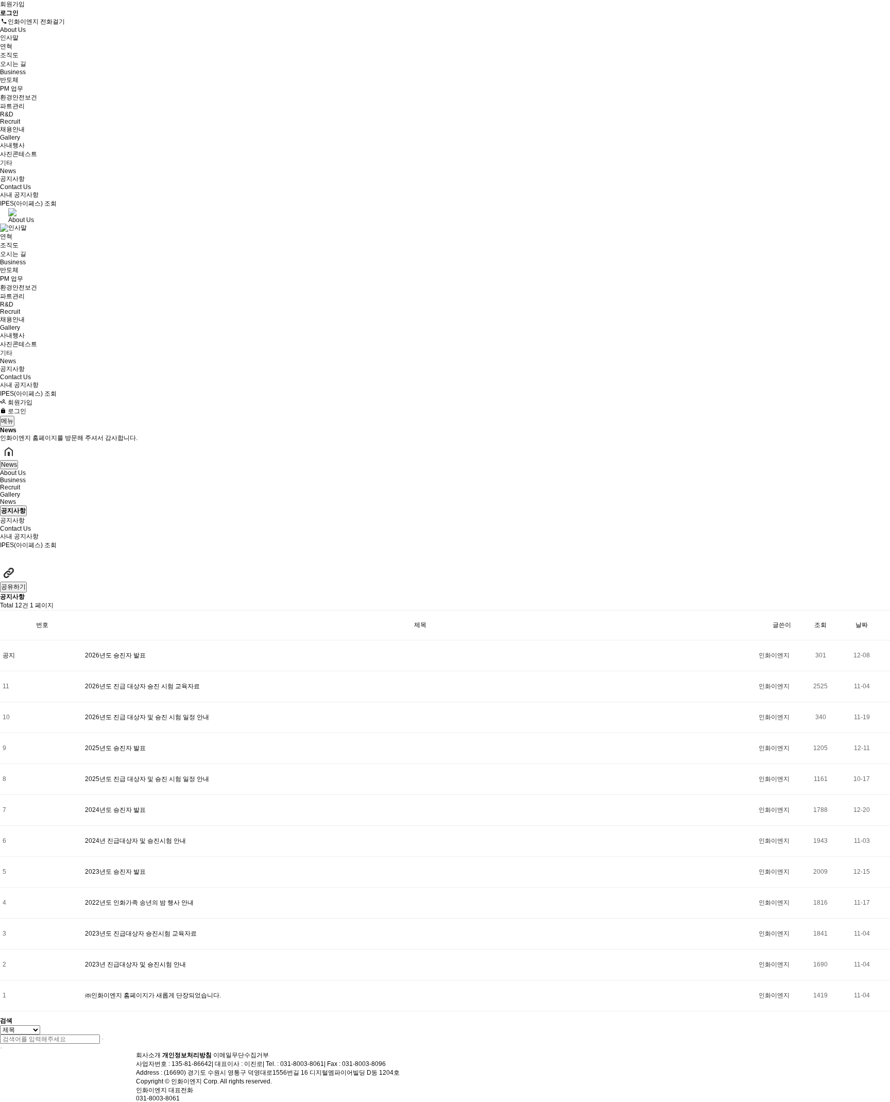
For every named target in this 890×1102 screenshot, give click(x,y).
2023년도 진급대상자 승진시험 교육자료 (141, 933)
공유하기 (13, 586)
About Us (13, 29)
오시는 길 (13, 63)
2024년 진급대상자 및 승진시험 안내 (135, 840)
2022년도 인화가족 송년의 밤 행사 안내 (139, 902)
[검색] (102, 1039)
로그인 (16, 411)
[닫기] (1, 1048)
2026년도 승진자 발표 (115, 655)
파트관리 (12, 106)
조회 (820, 625)
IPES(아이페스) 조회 (28, 203)
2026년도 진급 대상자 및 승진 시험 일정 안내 (147, 717)
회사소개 (148, 1055)
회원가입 (12, 4)
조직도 (9, 55)
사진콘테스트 (18, 154)
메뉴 (7, 421)
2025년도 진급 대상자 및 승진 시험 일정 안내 (147, 779)
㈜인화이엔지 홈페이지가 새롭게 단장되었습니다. (153, 995)
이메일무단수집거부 (241, 1055)
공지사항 (12, 178)
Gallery (10, 137)
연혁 (6, 46)
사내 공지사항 (19, 194)
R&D (6, 114)
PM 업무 (11, 88)
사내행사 (12, 145)
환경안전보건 (18, 97)
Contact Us (15, 187)
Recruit (10, 121)
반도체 (9, 79)
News (8, 171)
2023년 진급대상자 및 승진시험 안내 (135, 964)
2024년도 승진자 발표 (115, 809)
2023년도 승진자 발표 (115, 871)
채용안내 (12, 129)
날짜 (861, 625)
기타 (6, 162)
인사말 (9, 37)
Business (13, 72)
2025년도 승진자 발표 (115, 748)
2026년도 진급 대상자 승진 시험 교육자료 (142, 686)
